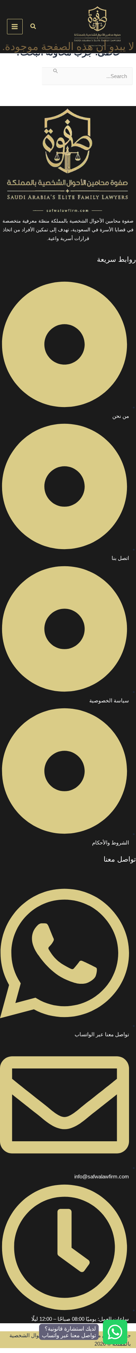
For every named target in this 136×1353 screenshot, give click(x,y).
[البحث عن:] (87, 76)
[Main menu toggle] (15, 27)
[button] (33, 26)
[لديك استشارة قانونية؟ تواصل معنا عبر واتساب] (115, 1332)
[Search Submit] (55, 70)
